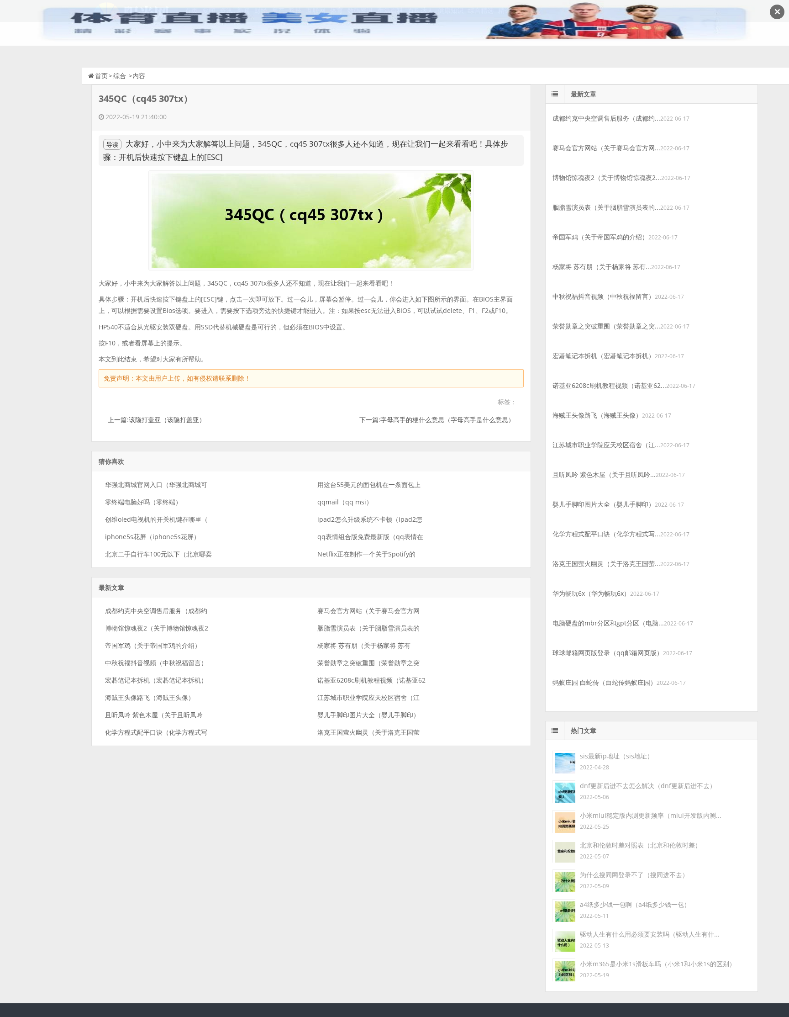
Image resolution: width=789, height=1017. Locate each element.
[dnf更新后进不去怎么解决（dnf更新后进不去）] (563, 791)
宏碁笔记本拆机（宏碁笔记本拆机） (156, 680)
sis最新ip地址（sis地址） (616, 756)
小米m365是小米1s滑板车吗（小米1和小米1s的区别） (658, 963)
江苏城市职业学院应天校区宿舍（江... (606, 444)
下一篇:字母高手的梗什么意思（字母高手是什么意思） (437, 419)
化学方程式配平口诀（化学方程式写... (606, 534)
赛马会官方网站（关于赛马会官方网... (606, 147)
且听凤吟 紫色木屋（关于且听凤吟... (604, 474)
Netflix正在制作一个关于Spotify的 (366, 554)
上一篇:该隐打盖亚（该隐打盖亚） (156, 419)
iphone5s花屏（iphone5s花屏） (152, 536)
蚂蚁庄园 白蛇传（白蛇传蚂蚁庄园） (604, 682)
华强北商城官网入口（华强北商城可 (156, 484)
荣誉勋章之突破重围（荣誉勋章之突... (606, 326)
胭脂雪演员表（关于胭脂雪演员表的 (368, 628)
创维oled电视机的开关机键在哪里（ (156, 519)
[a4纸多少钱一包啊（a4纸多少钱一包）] (563, 910)
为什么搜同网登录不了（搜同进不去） (634, 874)
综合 (119, 75)
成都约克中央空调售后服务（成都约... (606, 118)
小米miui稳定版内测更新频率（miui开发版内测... (650, 815)
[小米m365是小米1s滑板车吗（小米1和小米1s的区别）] (563, 969)
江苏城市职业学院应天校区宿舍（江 (368, 697)
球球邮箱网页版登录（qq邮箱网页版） (607, 652)
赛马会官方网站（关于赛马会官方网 (368, 610)
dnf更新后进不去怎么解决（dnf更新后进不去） (648, 785)
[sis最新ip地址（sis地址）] (563, 761)
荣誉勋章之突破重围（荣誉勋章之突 (368, 662)
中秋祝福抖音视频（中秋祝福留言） (156, 662)
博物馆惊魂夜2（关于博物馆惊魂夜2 (156, 628)
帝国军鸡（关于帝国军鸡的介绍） (153, 645)
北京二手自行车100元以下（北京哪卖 (158, 554)
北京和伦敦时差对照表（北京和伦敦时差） (640, 845)
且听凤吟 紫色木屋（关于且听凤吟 (154, 714)
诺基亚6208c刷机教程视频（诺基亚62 (371, 680)
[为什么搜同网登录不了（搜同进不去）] (563, 880)
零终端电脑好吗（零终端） (143, 502)
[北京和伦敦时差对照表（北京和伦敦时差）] (563, 850)
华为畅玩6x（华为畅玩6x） (591, 593)
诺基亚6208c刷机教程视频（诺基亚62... (609, 385)
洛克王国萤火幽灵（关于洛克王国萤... (606, 563)
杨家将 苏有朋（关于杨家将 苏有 (363, 645)
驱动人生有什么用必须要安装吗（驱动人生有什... (650, 934)
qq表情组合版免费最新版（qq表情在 (370, 536)
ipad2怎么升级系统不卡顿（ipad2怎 (369, 519)
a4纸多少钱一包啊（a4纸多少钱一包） (635, 904)
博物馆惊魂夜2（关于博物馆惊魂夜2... (606, 177)
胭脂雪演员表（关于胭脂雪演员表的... (606, 207)
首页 (101, 75)
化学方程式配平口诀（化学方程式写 (156, 732)
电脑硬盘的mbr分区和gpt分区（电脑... (608, 623)
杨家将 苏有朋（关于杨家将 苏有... (601, 266)
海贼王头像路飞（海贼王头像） (150, 697)
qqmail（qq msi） (345, 502)
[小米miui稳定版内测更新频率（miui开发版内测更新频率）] (563, 821)
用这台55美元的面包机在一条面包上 (369, 484)
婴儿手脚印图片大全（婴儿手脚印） (368, 714)
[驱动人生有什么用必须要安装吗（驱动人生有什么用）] (563, 939)
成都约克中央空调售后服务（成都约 (156, 610)
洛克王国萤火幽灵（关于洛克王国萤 (368, 732)
